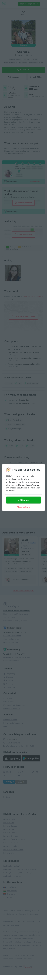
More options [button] (23, 506)
